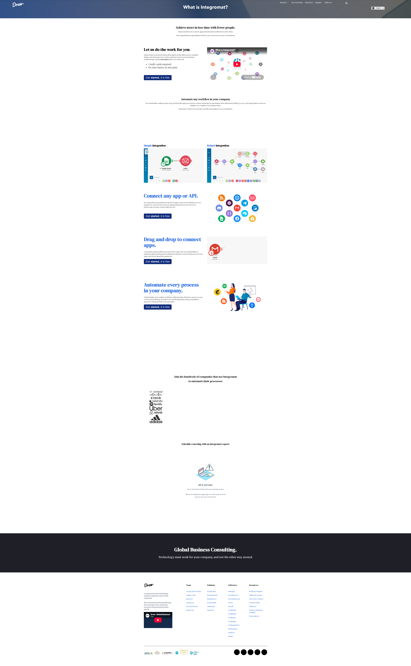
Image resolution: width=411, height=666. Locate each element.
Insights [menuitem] (318, 3)
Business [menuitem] (283, 3)
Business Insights (255, 591)
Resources (190, 610)
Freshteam (232, 614)
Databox (231, 633)
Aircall (230, 606)
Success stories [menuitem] (297, 3)
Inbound (210, 610)
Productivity (211, 603)
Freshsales (232, 621)
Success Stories (192, 606)
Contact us (190, 603)
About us (189, 599)
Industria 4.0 (211, 599)
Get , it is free (158, 77)
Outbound (211, 606)
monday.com (233, 595)
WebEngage (232, 629)
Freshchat (232, 618)
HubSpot (231, 591)
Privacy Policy (254, 603)
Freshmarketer (234, 625)
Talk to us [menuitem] (328, 3)
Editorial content (255, 595)
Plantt (230, 636)
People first (211, 591)
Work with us (254, 616)
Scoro (230, 603)
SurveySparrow (234, 599)
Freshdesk (232, 610)
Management (212, 595)
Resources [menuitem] (309, 3)
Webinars (252, 606)
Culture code (191, 595)
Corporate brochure (193, 591)
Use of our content (256, 599)
